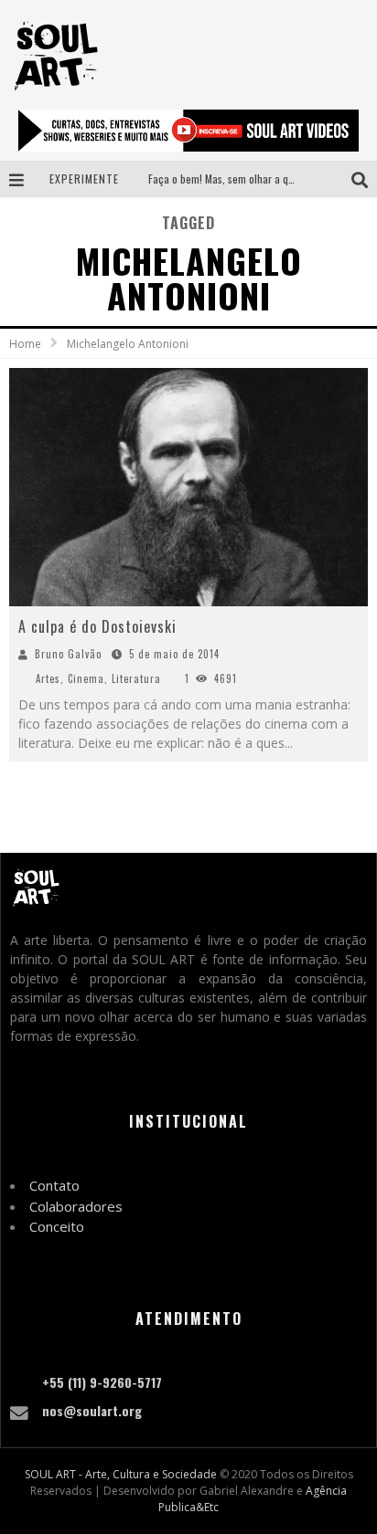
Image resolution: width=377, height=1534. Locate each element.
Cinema (86, 678)
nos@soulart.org (92, 1410)
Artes (48, 678)
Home (25, 344)
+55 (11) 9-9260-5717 (102, 1382)
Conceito (56, 1226)
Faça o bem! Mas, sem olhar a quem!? (232, 178)
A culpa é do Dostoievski (97, 626)
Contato (54, 1185)
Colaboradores (76, 1206)
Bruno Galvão (68, 653)
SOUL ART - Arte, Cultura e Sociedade (121, 1474)
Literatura (136, 678)
